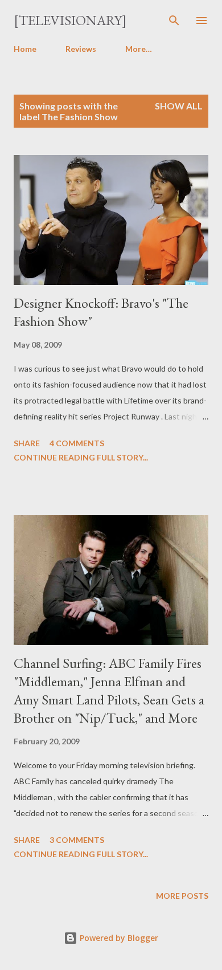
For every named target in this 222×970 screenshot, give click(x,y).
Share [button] (27, 443)
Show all (179, 105)
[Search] (174, 20)
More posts (182, 895)
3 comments (77, 840)
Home (25, 49)
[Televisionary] (70, 20)
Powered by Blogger (117, 937)
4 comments (77, 443)
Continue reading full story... (81, 457)
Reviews (80, 49)
